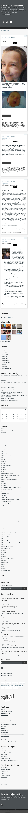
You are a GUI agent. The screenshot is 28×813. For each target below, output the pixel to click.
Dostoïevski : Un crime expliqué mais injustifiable (11, 395)
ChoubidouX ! (5, 445)
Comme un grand (6, 243)
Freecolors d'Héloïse (5, 775)
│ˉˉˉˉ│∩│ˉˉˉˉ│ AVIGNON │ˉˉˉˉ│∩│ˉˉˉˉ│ (9, 393)
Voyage (3, 564)
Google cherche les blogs (6, 711)
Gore (3, 471)
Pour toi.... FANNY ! (6, 534)
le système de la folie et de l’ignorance (9, 389)
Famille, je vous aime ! (6, 459)
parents (3, 127)
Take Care (4, 552)
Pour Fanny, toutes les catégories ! (9, 532)
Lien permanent (7, 120)
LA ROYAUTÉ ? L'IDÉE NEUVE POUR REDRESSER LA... (12, 375)
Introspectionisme (6, 477)
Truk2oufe (4, 556)
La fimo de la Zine (4, 779)
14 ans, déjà (5, 634)
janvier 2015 (5, 356)
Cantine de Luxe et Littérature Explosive (9, 760)
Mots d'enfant (5, 509)
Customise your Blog (5, 719)
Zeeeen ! (4, 568)
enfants (23, 126)
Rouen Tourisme (4, 754)
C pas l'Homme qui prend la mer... (9, 440)
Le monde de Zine (4, 781)
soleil (12, 685)
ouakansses (4, 519)
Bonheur (4, 432)
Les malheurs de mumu (7, 489)
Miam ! (3, 505)
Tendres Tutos (4, 777)
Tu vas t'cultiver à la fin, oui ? (8, 558)
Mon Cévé (4, 507)
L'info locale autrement (5, 758)
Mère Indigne (3, 728)
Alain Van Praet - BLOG (21, 384)
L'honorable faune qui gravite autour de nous (11, 487)
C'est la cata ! (5, 449)
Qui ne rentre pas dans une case (9, 538)
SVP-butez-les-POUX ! (7, 548)
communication (19, 685)
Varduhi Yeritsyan (4, 730)
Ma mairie (4, 495)
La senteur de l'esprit (13, 400)
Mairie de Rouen (4, 749)
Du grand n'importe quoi (7, 457)
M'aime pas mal (5, 493)
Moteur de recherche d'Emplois (7, 720)
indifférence (14, 683)
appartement (8, 688)
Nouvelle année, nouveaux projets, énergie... (13, 599)
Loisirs (3, 491)
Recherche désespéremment (8, 540)
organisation (8, 127)
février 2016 (5, 354)
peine (19, 173)
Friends (3, 467)
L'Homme (4, 483)
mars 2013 (4, 366)
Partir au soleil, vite (6, 527)
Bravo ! (3, 438)
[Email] (11, 22)
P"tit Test (4, 525)
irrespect (8, 683)
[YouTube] (7, 22)
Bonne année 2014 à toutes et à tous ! (14, 646)
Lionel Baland (23, 382)
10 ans (4, 629)
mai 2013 (4, 364)
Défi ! (5, 434)
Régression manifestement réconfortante (11, 542)
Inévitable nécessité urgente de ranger (10, 475)
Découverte (4, 453)
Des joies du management (10, 606)
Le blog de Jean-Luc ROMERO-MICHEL (13, 386)
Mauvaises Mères (4, 732)
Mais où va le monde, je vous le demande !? (11, 499)
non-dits (8, 173)
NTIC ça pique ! (5, 515)
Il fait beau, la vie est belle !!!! (8, 473)
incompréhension (5, 685)
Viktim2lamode (5, 562)
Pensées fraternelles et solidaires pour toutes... (11, 386)
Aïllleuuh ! (4, 428)
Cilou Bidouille (4, 739)
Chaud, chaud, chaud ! (6, 442)
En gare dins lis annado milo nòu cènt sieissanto (11, 392)
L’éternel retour (4, 398)
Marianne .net (3, 722)
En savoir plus (7, 812)
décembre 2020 (5, 349)
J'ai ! (3, 617)
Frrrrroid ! (4, 469)
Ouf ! (3, 523)
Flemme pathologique (7, 465)
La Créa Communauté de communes (8, 752)
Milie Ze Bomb (4, 784)
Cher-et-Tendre (5, 443)
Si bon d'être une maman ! (7, 546)
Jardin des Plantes (5, 750)
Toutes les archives (6, 368)
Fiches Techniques (6, 461)
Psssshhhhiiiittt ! (5, 536)
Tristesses (5, 140)
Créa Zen (3, 773)
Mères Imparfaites (5, 726)
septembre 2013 (6, 362)
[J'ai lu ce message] (26, 809)
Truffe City (3, 709)
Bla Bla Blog (11, 398)
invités (21, 127)
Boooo (3, 436)
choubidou (16, 304)
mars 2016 (4, 352)
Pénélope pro (4, 717)
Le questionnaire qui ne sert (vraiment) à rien (14, 652)
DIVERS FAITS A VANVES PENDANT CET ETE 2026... (11, 379)
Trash (3, 554)
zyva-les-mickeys (6, 570)
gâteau (17, 127)
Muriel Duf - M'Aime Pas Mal (12, 5)
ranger (7, 129)
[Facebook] (1, 22)
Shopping (4, 544)
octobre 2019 (5, 351)
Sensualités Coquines (5, 713)
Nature (3, 511)
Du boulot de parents (6, 455)
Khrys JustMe (4, 738)
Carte (3, 575)
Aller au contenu (4, 1)
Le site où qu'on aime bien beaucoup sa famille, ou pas (12, 734)
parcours (15, 688)
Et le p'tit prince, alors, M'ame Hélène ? (9, 741)
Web (3, 566)
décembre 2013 (5, 360)
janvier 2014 (5, 358)
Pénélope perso (4, 715)
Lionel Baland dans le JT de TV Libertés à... (10, 382)
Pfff (3, 529)
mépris (2, 683)
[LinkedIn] (4, 22)
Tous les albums (6, 341)
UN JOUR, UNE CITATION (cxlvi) (7, 384)
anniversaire (13, 127)
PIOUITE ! (4, 531)
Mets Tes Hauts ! (5, 503)
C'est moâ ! (4, 451)
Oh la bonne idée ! (6, 517)
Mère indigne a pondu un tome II (11, 185)
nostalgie (8, 306)
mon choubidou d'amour (12, 83)
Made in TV (4, 497)
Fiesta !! (3, 463)
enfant (20, 171)
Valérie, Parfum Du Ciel (5, 769)
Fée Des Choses (4, 767)
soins (2, 688)
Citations (4, 447)
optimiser (10, 129)
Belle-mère (22, 683)
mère (15, 171)
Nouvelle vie (4, 513)
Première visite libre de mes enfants (13, 623)
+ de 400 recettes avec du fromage (8, 724)
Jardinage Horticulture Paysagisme (9, 479)
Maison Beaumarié (5, 782)
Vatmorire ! (4, 560)
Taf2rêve (4, 550)
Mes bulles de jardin (6, 501)
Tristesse (5, 640)
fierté (5, 306)
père (17, 171)
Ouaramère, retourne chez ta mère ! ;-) (10, 521)
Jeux (3, 481)
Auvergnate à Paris (5, 736)
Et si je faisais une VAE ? (9, 612)
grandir (20, 304)
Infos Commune (4, 756)
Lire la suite (9, 317)
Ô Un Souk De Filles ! (5, 771)
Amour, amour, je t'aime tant (8, 430)
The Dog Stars (4, 400)
